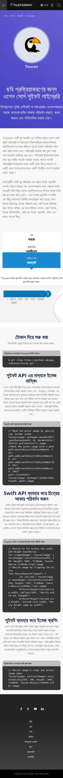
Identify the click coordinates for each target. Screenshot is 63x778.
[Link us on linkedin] (42, 709)
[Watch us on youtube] (35, 709)
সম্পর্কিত (31, 756)
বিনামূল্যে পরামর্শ (31, 741)
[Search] (59, 5)
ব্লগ (30, 746)
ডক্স (30, 726)
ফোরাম (30, 736)
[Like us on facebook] (21, 709)
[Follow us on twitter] (28, 709)
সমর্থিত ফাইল (32, 261)
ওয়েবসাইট (31, 751)
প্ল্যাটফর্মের (31, 249)
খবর (30, 731)
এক (31, 237)
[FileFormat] (22, 5)
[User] (52, 5)
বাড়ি (30, 721)
